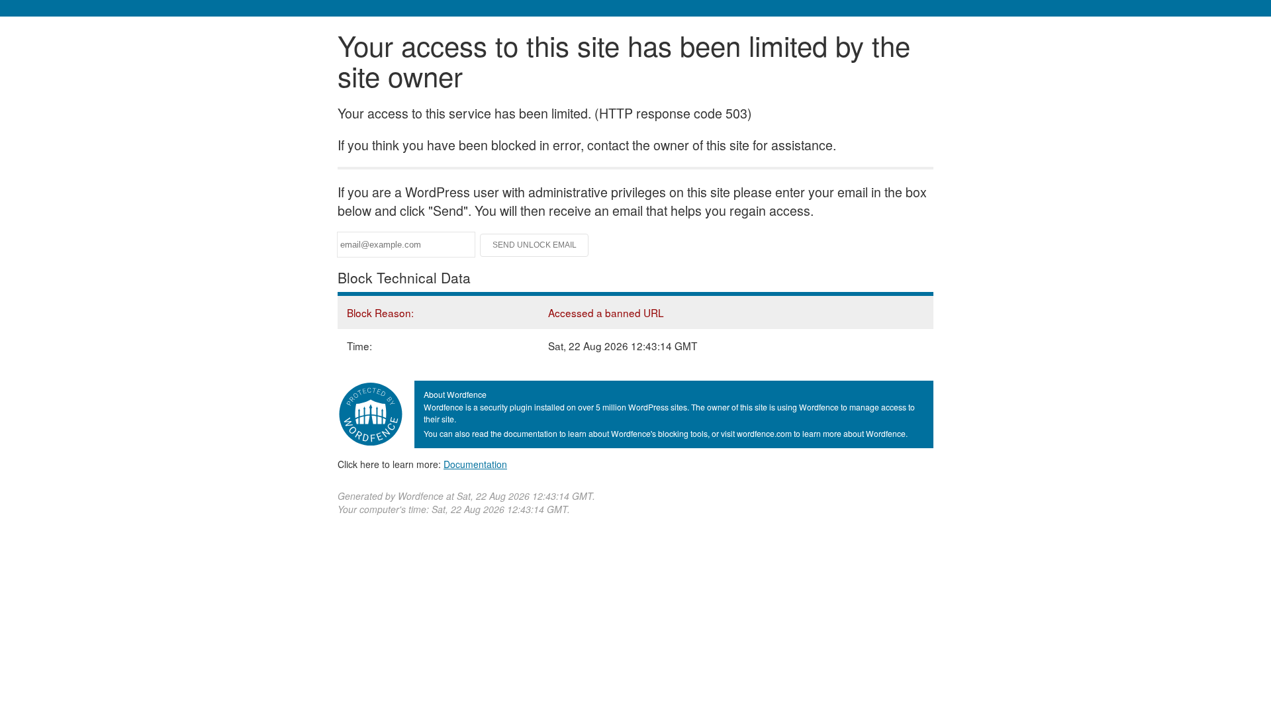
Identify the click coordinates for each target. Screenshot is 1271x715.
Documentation (475, 464)
